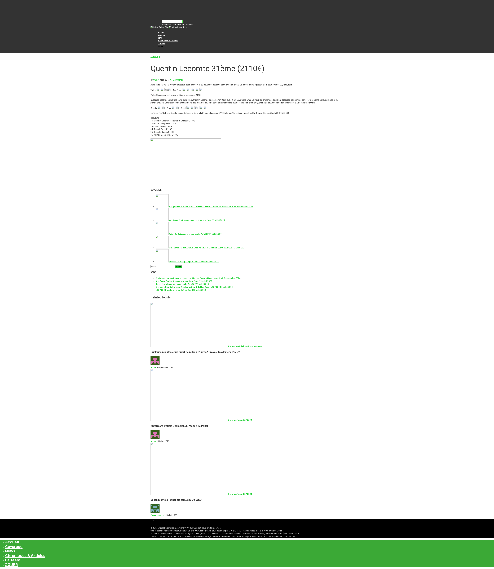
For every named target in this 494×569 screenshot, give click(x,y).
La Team (161, 44)
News (160, 38)
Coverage (162, 35)
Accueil (161, 32)
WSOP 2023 (247, 420)
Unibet (156, 80)
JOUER (160, 46)
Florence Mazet (157, 515)
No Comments (176, 80)
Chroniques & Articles (168, 41)
